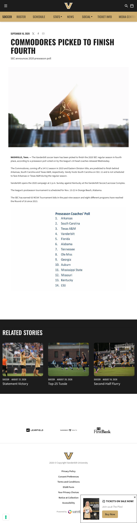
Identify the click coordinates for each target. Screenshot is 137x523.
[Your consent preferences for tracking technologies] (6, 517)
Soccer (6, 379)
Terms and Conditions (68, 482)
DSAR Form (68, 487)
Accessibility (68, 503)
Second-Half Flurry (107, 383)
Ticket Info (105, 17)
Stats (56, 17)
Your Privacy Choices (68, 492)
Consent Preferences (68, 476)
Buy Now (111, 515)
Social (86, 17)
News (70, 17)
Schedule (39, 17)
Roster (21, 17)
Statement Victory (15, 383)
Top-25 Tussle (57, 383)
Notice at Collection (69, 497)
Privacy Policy (68, 471)
